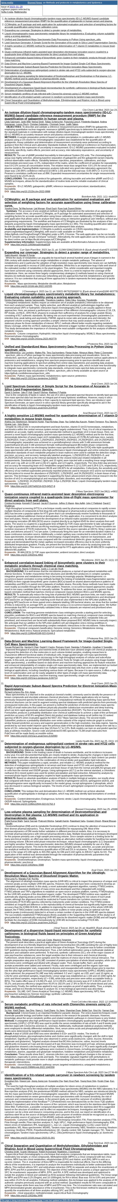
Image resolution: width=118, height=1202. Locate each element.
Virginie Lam (10, 424)
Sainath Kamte (62, 821)
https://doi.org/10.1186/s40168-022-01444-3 (33, 633)
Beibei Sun (87, 1010)
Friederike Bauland (90, 122)
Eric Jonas (30, 692)
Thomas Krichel (35, 1200)
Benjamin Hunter (36, 422)
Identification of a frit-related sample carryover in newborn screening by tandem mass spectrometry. (55, 97)
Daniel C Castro (47, 647)
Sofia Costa (7, 12)
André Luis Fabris (13, 940)
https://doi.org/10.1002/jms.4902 (27, 555)
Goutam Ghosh (93, 821)
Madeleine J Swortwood (68, 1152)
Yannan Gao (108, 1010)
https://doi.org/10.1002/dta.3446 (27, 1195)
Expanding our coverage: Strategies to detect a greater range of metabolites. (43, 30)
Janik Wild (26, 122)
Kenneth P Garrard (31, 503)
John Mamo (23, 424)
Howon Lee (25, 1081)
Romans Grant (63, 647)
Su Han (8, 1010)
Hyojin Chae (103, 1081)
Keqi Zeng (9, 750)
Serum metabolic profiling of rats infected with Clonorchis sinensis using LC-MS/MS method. (51, 94)
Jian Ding (29, 1010)
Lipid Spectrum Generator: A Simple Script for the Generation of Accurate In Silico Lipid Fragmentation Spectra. (61, 42)
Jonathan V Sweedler (102, 647)
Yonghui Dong (11, 208)
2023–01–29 (16, 7)
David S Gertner (12, 392)
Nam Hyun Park (71, 1081)
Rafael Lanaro (28, 940)
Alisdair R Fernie (27, 255)
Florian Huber (71, 353)
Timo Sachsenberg (55, 353)
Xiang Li (39, 1010)
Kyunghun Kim (11, 1081)
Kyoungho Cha (56, 1081)
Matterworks (20, 12)
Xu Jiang (60, 1010)
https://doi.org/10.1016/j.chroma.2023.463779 (34, 339)
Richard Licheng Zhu (14, 692)
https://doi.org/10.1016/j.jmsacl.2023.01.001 (33, 1138)
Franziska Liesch (72, 122)
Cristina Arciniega (13, 503)
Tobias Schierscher (54, 122)
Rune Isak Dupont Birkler (69, 208)
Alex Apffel (80, 503)
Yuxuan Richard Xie (14, 647)
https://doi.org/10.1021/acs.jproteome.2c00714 (34, 678)
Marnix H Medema (31, 569)
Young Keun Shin (88, 1081)
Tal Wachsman (26, 208)
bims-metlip (7, 2)
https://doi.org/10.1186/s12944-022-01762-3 (33, 804)
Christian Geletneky (39, 124)
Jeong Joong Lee (39, 1081)
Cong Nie (39, 750)
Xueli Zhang (49, 1010)
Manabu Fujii (25, 879)
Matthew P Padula (57, 392)
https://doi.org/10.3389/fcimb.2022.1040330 (33, 1067)
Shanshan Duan (73, 1010)
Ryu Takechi (111, 422)
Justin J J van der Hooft (52, 569)
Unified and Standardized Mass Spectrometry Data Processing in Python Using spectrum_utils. (53, 39)
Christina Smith (12, 1152)
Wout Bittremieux (13, 353)
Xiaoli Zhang (18, 1010)
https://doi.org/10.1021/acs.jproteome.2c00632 (34, 378)
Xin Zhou (19, 750)
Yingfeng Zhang (52, 750)
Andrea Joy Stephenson (16, 422)
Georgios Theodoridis (87, 300)
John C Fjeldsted (94, 503)
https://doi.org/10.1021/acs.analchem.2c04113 (34, 922)
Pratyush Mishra (46, 821)
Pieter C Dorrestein (103, 353)
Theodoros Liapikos (55, 300)
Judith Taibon (72, 124)
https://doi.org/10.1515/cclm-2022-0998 (30, 191)
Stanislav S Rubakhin (81, 647)
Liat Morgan (39, 208)
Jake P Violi (26, 392)
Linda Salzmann (12, 122)
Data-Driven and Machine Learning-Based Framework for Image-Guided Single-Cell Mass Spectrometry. (58, 63)
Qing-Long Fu (11, 879)
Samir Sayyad (30, 821)
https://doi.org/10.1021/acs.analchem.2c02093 (34, 736)
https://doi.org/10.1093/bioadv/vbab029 (30, 244)
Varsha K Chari (31, 647)
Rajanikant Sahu (77, 821)
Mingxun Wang (86, 353)
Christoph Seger (57, 124)
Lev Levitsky (28, 353)
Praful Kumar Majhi (14, 821)
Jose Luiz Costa (44, 940)
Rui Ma (35, 879)
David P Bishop (40, 392)
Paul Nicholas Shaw (54, 422)
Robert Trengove (96, 422)
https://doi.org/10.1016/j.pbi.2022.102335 (31, 286)
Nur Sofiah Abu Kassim (76, 422)
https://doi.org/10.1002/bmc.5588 (27, 865)
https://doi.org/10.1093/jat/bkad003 (28, 996)
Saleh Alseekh (11, 255)
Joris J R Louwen (13, 569)
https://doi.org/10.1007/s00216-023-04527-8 (33, 486)
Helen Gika (70, 300)
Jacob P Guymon (49, 503)
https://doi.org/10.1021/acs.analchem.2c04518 (34, 408)
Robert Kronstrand (47, 1152)
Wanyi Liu (29, 750)
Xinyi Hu (97, 1010)
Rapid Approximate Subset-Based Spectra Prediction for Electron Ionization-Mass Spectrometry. (53, 67)
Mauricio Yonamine (62, 940)
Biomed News (35, 2)
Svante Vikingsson (29, 1152)
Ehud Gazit (51, 208)
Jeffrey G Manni (66, 503)
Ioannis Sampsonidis (34, 300)
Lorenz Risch (22, 124)
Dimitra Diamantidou (14, 300)
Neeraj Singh (38, 122)
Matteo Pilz (40, 353)
